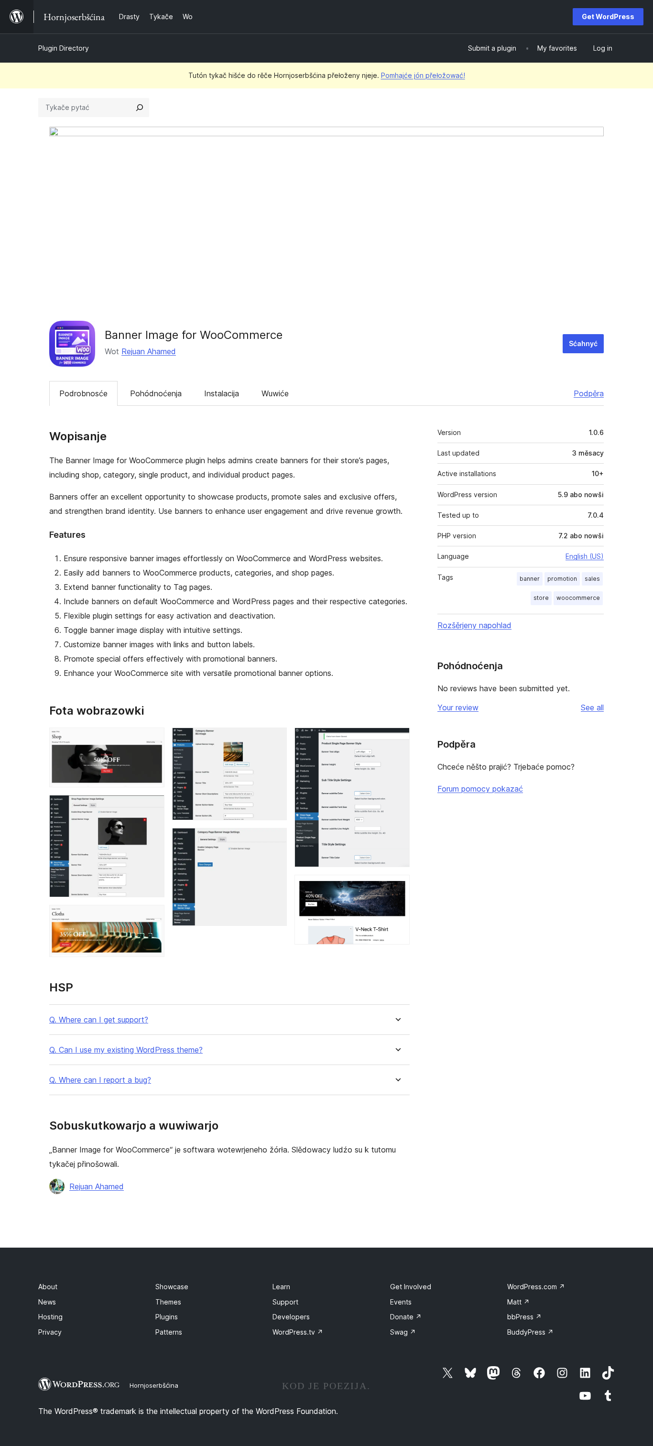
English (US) (585, 556)
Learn (281, 1287)
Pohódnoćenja (156, 393)
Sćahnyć (583, 343)
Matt (518, 1302)
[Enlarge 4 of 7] (274, 740)
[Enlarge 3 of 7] (151, 918)
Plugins (166, 1317)
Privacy (50, 1332)
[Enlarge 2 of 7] (151, 808)
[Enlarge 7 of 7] (397, 887)
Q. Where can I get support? (98, 1019)
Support (285, 1302)
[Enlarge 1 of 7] (151, 740)
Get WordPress (608, 16)
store (541, 597)
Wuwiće (275, 393)
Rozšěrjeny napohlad (474, 625)
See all (592, 707)
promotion (562, 578)
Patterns (168, 1332)
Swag (403, 1332)
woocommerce (578, 597)
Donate (406, 1317)
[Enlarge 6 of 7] (397, 740)
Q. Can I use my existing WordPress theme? (126, 1050)
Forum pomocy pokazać (480, 789)
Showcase (171, 1287)
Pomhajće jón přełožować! (423, 75)
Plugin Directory (63, 48)
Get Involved (410, 1287)
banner (530, 578)
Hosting (50, 1317)
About (47, 1287)
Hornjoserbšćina (154, 1385)
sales (592, 578)
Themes (168, 1302)
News (47, 1302)
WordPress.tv (297, 1332)
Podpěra (589, 393)
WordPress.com (536, 1287)
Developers (291, 1317)
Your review (458, 707)
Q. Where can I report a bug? (100, 1080)
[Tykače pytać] (139, 107)
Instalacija (221, 393)
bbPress (524, 1317)
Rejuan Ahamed (148, 351)
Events (401, 1302)
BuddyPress (530, 1332)
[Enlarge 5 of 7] (274, 841)
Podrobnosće (83, 393)
